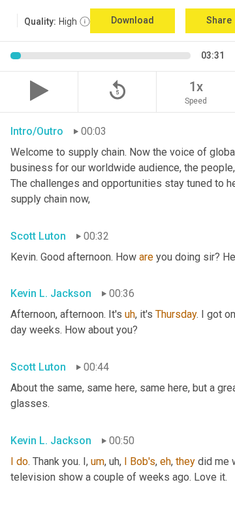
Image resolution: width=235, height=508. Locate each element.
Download (132, 20)
